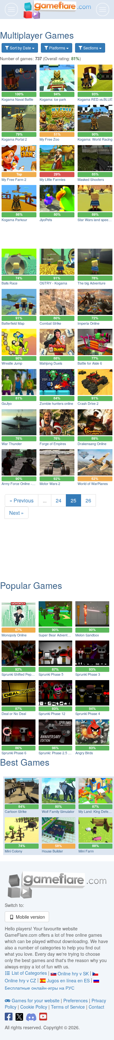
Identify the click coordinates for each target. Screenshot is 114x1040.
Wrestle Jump (12, 363)
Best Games (24, 762)
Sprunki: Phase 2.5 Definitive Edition (66, 752)
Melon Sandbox (87, 635)
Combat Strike (50, 323)
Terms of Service (68, 1007)
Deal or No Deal (14, 713)
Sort (20, 47)
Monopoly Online (14, 635)
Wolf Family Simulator (58, 811)
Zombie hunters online (56, 403)
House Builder (52, 851)
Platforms (57, 47)
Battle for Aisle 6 (90, 363)
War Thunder (12, 443)
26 (88, 500)
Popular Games (31, 585)
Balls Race (9, 283)
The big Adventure (91, 283)
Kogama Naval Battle (17, 99)
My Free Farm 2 (14, 179)
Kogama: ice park (53, 99)
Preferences (76, 1000)
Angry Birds (84, 752)
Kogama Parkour (14, 219)
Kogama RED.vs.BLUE (95, 99)
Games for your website (35, 1000)
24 (58, 500)
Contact (96, 1007)
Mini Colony (13, 851)
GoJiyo (7, 403)
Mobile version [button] (30, 917)
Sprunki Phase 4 (87, 713)
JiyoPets (46, 219)
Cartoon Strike (16, 811)
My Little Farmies (52, 179)
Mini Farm (86, 851)
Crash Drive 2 (88, 403)
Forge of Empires (53, 443)
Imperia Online (88, 323)
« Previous (22, 500)
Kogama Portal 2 (14, 139)
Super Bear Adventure (56, 635)
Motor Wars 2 (50, 483)
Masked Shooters (91, 179)
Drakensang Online (92, 443)
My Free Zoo (49, 139)
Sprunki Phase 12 (52, 713)
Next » (16, 512)
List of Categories (29, 973)
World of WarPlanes (93, 483)
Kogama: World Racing (95, 139)
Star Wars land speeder (95, 219)
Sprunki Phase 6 (14, 752)
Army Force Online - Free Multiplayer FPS (33, 483)
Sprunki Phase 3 (87, 674)
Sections (90, 47)
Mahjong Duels (51, 363)
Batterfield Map (13, 323)
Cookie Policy (33, 1007)
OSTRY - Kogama (53, 283)
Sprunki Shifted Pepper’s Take (24, 674)
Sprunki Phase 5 (51, 674)
